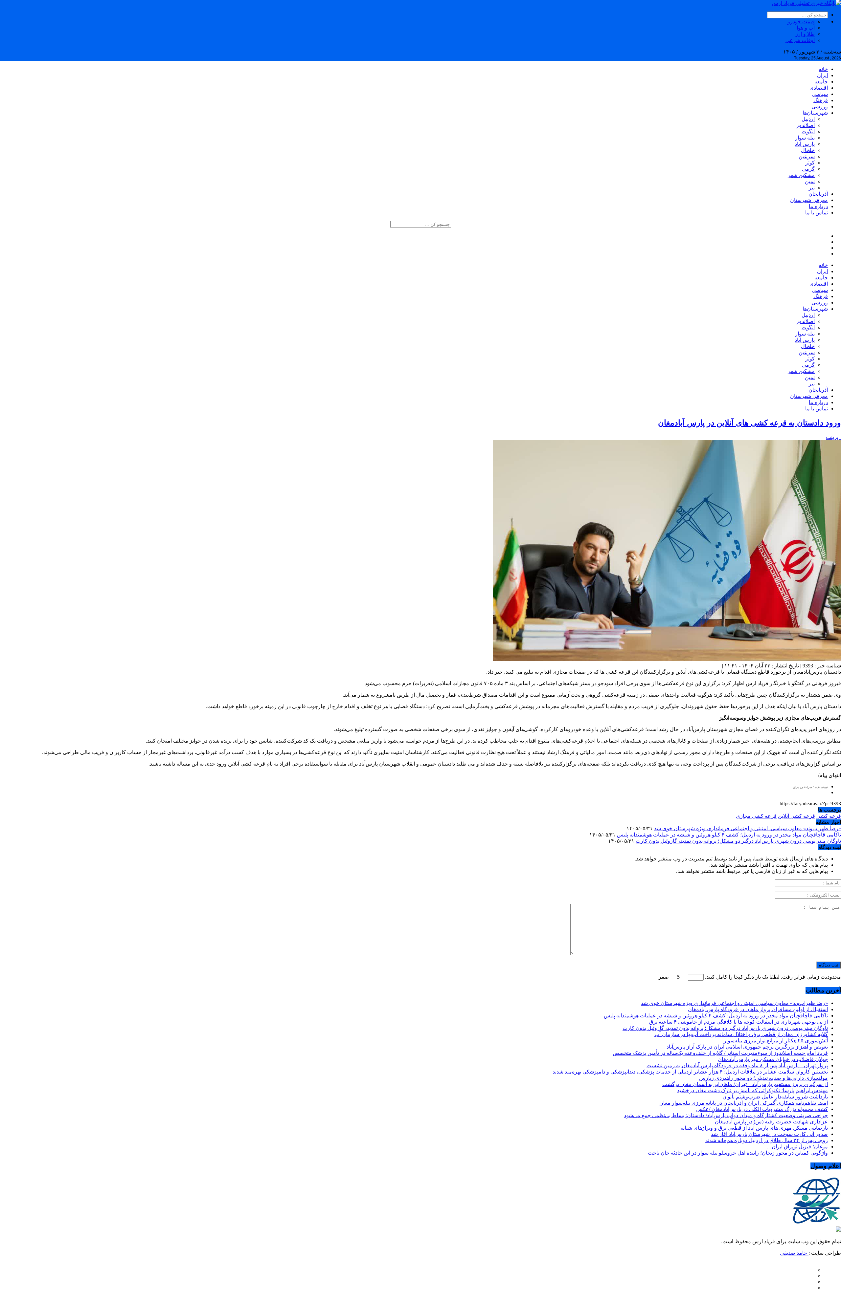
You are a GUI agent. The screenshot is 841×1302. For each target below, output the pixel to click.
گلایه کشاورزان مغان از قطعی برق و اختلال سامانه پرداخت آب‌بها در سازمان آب (741, 1034)
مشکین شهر (801, 175)
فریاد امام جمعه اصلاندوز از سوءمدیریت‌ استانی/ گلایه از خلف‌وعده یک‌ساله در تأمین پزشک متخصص (720, 1053)
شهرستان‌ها (815, 113)
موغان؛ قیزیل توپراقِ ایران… (797, 1146)
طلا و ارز (805, 34)
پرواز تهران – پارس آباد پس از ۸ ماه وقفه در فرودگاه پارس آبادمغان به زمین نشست (737, 1065)
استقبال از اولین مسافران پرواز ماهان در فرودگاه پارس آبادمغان (758, 1009)
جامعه (821, 81)
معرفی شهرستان (809, 200)
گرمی (808, 169)
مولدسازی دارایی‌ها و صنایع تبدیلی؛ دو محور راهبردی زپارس (763, 1078)
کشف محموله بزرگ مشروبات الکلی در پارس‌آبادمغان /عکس (762, 1109)
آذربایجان (818, 194)
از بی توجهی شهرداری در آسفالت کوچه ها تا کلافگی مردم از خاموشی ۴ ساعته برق (738, 1022)
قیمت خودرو (801, 21)
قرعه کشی (828, 816)
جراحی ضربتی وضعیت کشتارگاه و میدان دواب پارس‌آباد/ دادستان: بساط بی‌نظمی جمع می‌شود (726, 1115)
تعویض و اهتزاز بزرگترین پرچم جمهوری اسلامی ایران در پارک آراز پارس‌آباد (747, 1047)
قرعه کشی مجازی (756, 816)
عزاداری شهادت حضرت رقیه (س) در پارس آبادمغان (771, 1121)
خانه (823, 69)
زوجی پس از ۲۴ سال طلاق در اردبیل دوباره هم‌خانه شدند (766, 1140)
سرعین (807, 156)
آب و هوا (806, 28)
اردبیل (808, 119)
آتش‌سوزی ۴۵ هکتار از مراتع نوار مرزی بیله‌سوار (776, 1040)
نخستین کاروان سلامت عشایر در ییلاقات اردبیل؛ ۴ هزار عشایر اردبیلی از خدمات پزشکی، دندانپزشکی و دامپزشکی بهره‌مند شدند (690, 1071)
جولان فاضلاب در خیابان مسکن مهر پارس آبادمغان (773, 1059)
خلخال (808, 150)
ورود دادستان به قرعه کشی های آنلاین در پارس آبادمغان (749, 423)
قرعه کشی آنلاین (796, 816)
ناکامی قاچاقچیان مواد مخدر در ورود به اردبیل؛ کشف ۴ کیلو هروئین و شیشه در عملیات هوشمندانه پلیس (729, 834)
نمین (810, 181)
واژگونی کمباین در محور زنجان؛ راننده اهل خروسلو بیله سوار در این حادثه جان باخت (738, 1153)
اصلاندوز (805, 125)
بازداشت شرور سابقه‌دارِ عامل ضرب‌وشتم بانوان (775, 1096)
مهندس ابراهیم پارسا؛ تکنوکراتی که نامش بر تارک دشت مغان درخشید (752, 1090)
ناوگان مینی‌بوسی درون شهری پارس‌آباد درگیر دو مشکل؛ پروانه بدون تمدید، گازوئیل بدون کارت (738, 841)
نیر (812, 187)
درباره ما (818, 206)
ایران (822, 75)
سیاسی (820, 94)
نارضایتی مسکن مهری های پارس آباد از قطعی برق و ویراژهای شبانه (754, 1128)
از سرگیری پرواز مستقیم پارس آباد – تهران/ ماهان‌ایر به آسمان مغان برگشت (745, 1084)
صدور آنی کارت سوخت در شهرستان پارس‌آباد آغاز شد (769, 1134)
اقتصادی (818, 88)
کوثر (810, 162)
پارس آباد (805, 144)
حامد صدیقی (794, 1253)
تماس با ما (816, 212)
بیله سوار (805, 138)
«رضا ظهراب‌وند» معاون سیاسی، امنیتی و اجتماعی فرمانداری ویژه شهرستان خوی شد (747, 828)
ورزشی (819, 106)
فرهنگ (820, 100)
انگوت (808, 131)
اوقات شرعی (800, 40)
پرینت (833, 437)
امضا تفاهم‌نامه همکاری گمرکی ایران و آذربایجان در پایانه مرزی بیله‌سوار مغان (743, 1103)
